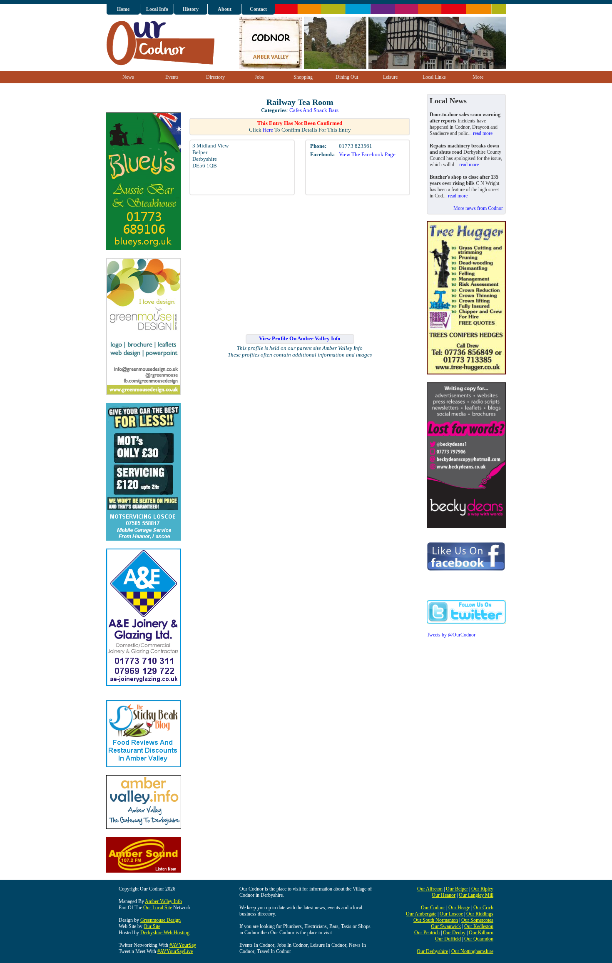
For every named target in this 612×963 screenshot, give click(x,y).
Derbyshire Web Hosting (164, 933)
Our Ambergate (421, 914)
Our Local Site (157, 908)
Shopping (303, 77)
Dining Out (347, 77)
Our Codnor (433, 908)
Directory (215, 77)
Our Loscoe (451, 914)
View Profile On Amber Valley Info (300, 338)
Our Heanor (443, 895)
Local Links (434, 77)
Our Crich (483, 908)
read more (483, 133)
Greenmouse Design (160, 920)
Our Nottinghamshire (472, 951)
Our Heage (459, 908)
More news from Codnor (478, 208)
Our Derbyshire (432, 951)
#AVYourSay (182, 945)
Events (172, 77)
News (128, 77)
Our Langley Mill (476, 895)
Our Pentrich (427, 933)
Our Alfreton (430, 889)
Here (268, 130)
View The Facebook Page (367, 154)
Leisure (390, 77)
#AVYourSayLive (175, 951)
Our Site (152, 926)
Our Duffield (448, 939)
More (478, 77)
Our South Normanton (435, 920)
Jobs (259, 77)
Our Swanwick (446, 926)
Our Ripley (482, 889)
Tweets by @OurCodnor (451, 635)
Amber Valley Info (163, 901)
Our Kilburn (481, 933)
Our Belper (457, 889)
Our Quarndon (478, 939)
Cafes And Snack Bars (313, 110)
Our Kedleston (478, 926)
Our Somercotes (477, 920)
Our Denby (454, 933)
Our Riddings (479, 914)
